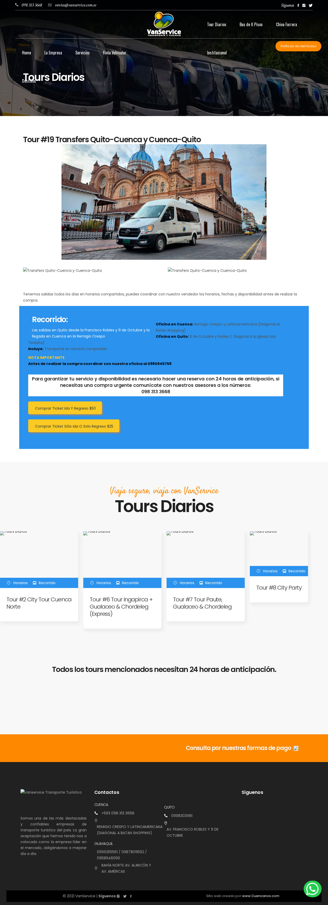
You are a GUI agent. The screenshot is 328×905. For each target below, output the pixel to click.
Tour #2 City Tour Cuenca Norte (38, 603)
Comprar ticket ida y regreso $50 (65, 408)
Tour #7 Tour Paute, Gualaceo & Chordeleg (202, 603)
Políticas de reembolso (298, 46)
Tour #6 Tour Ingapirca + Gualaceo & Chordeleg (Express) (121, 606)
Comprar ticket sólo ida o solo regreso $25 (74, 426)
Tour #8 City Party (279, 588)
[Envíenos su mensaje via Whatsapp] (313, 889)
